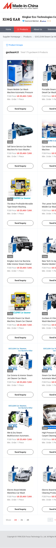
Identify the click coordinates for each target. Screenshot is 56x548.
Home (8, 29)
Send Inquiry (20, 109)
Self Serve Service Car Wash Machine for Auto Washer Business (19, 149)
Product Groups (15, 45)
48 (28, 519)
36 (22, 519)
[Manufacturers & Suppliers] (21, 5)
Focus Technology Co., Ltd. (36, 536)
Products (24, 29)
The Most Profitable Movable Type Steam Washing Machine (20, 206)
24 (15, 520)
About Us (38, 29)
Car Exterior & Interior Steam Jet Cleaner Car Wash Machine (19, 378)
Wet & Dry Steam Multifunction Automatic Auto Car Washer (18, 435)
